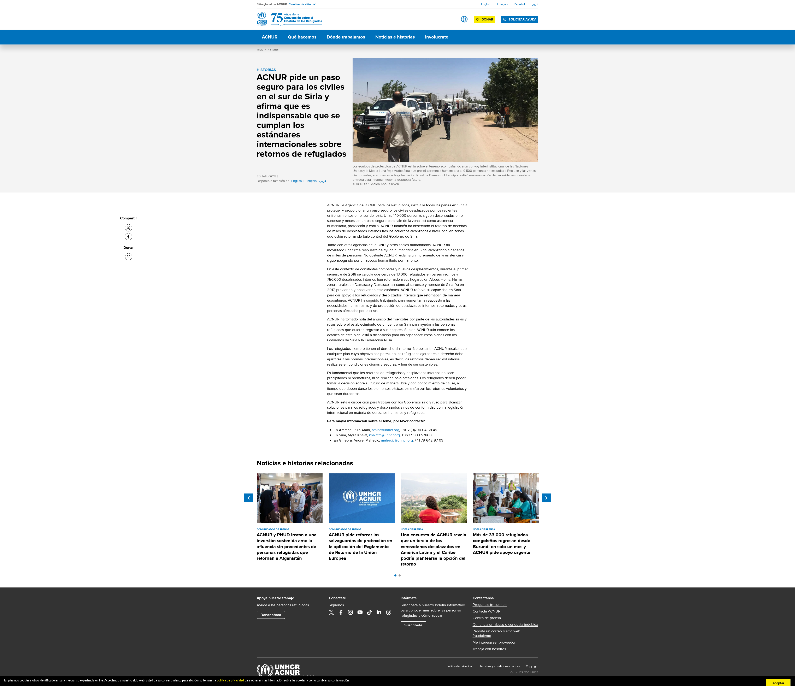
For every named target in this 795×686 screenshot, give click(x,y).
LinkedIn (379, 612)
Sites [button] (464, 19)
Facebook (341, 612)
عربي (535, 4)
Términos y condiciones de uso (500, 666)
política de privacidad (230, 680)
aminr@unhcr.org (385, 429)
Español (519, 4)
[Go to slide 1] (396, 576)
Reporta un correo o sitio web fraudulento (496, 633)
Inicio (260, 49)
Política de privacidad (460, 666)
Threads (388, 612)
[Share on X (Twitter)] (128, 227)
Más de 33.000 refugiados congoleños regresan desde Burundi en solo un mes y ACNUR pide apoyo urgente (501, 543)
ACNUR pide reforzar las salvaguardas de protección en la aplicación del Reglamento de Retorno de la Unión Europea (360, 546)
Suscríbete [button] (413, 625)
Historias (273, 49)
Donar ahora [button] (270, 614)
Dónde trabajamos (346, 37)
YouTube (360, 612)
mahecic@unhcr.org (397, 440)
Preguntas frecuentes (490, 604)
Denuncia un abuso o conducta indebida (505, 624)
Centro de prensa (487, 618)
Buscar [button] (451, 19)
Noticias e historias (395, 37)
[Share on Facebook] (128, 236)
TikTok (369, 612)
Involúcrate (436, 37)
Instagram (350, 612)
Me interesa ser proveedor (494, 642)
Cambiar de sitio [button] (300, 4)
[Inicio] (286, 19)
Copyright (532, 666)
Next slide (546, 497)
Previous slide (248, 497)
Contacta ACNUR (486, 611)
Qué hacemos (302, 37)
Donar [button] (487, 19)
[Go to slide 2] (401, 576)
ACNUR (269, 37)
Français (502, 4)
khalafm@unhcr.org (384, 435)
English (485, 4)
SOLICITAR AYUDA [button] (522, 19)
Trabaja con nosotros (489, 649)
